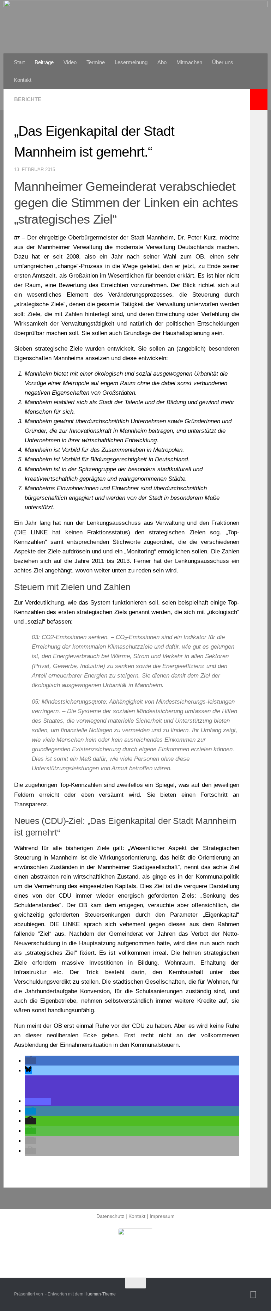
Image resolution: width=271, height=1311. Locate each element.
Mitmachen (189, 62)
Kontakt (22, 80)
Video (70, 62)
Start (19, 62)
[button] (30, 1060)
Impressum (162, 1216)
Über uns (222, 62)
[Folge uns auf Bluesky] (253, 1295)
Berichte (27, 99)
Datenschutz (110, 1216)
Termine (95, 62)
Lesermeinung (131, 62)
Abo (162, 62)
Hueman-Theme (100, 1294)
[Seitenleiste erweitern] (258, 99)
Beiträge (44, 62)
